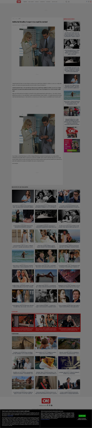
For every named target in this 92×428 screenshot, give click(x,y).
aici (38, 421)
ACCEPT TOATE (82, 415)
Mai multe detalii (10, 415)
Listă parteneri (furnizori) (45, 419)
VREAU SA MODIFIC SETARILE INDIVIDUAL (82, 419)
